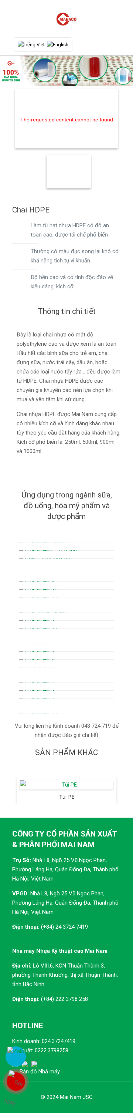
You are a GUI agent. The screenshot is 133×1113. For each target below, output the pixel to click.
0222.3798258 (51, 1050)
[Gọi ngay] (15, 1081)
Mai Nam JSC (76, 1097)
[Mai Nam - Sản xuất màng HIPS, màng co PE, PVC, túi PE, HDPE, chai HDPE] (66, 18)
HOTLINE (27, 1025)
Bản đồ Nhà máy (40, 1071)
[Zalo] (16, 1056)
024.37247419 (58, 1041)
